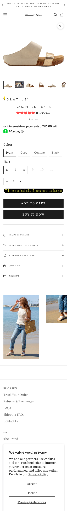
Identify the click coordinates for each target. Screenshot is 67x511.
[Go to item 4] (41, 85)
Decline (32, 493)
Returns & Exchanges (18, 401)
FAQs (7, 408)
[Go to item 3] (30, 85)
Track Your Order (15, 394)
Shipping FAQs (13, 414)
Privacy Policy (38, 474)
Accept (32, 484)
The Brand (10, 439)
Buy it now (34, 214)
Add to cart (33, 203)
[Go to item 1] (8, 85)
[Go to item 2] (19, 84)
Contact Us (11, 421)
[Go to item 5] (52, 85)
